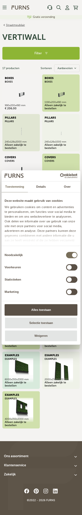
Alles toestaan (41, 309)
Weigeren (41, 335)
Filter (38, 53)
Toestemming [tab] (14, 186)
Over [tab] (67, 186)
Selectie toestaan (41, 323)
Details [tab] (41, 186)
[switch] (71, 267)
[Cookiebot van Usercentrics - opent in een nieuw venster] (60, 175)
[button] (41, 457)
